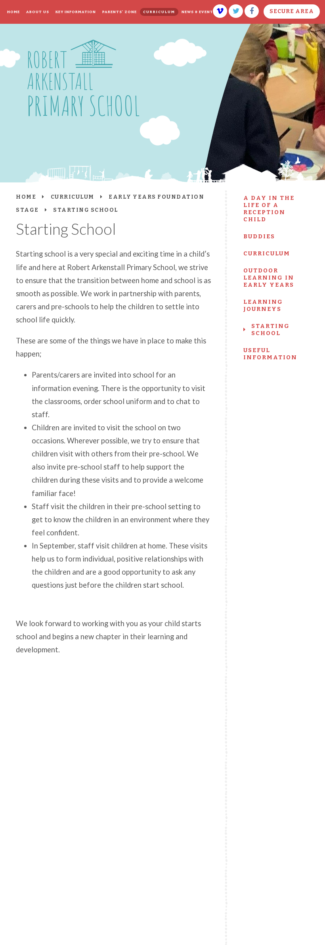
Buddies (259, 236)
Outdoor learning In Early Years (268, 277)
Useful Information (270, 354)
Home (26, 197)
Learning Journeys (263, 305)
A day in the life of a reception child (268, 208)
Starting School (270, 329)
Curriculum (266, 253)
